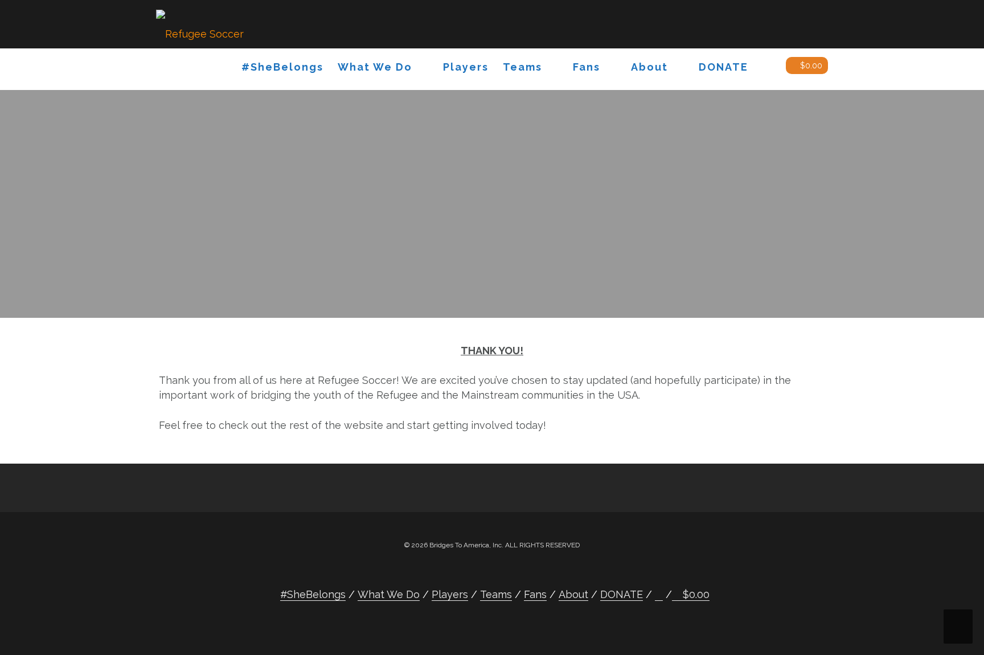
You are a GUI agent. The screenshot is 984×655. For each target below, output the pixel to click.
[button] (767, 69)
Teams (522, 67)
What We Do (375, 67)
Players (466, 67)
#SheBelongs (282, 67)
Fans (586, 67)
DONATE (723, 67)
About (649, 67)
